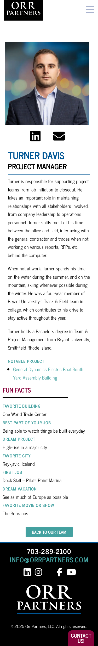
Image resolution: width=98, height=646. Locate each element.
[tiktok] (51, 572)
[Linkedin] (35, 136)
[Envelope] (59, 136)
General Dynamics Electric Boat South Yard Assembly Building (48, 373)
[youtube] (71, 572)
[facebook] (59, 572)
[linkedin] (27, 572)
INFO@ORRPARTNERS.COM (49, 559)
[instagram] (38, 572)
